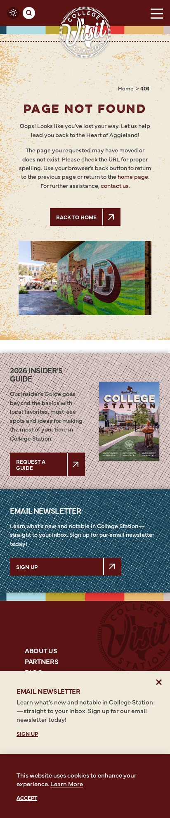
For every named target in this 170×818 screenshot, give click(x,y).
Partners (41, 661)
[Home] (85, 32)
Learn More (66, 783)
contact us (115, 185)
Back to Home (76, 217)
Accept (27, 797)
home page (133, 176)
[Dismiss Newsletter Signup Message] (159, 682)
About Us (41, 650)
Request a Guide (30, 464)
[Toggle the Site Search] (29, 13)
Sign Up (27, 566)
